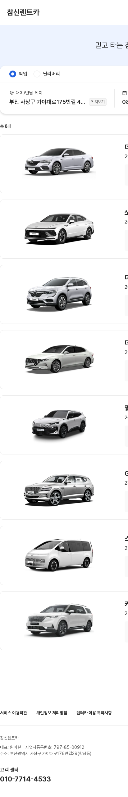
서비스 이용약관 (13, 712)
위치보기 (98, 101)
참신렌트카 (23, 12)
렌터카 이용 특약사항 (94, 712)
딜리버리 (51, 74)
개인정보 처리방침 (51, 712)
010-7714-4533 (25, 779)
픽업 (23, 74)
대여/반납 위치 (29, 93)
